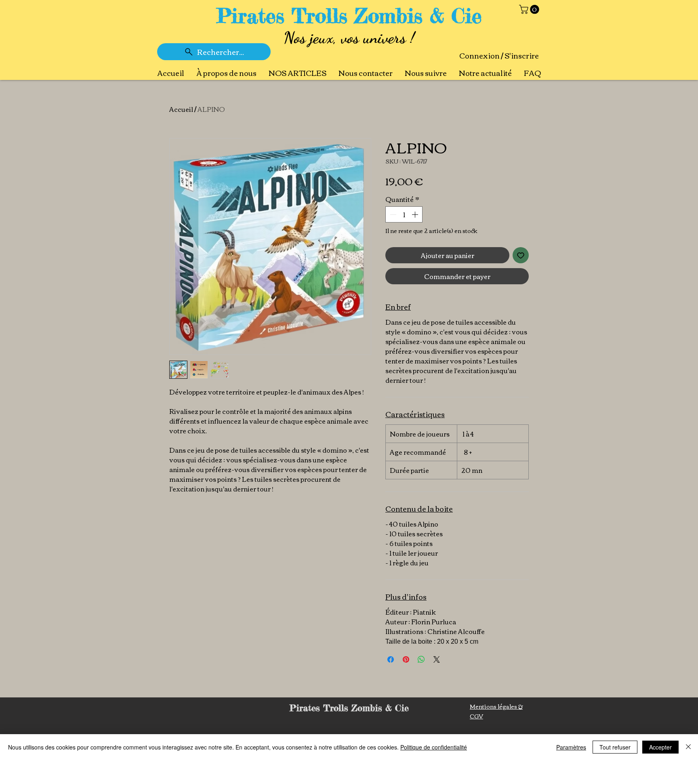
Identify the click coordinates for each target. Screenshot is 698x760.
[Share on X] (437, 659)
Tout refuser (615, 747)
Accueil (181, 109)
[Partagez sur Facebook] (390, 659)
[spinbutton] (404, 214)
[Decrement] (392, 214)
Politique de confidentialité (433, 747)
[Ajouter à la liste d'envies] (521, 255)
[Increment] (415, 214)
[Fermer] (688, 747)
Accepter (660, 747)
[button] (530, 9)
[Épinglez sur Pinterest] (406, 659)
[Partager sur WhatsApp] (421, 659)
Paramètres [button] (571, 747)
